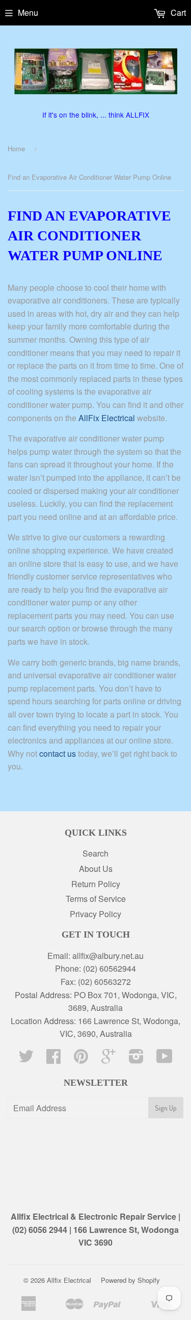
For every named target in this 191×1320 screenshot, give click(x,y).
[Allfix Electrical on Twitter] (26, 1059)
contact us (57, 753)
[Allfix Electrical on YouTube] (164, 1059)
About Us (96, 868)
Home (16, 148)
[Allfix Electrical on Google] (108, 1059)
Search (95, 853)
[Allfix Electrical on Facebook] (53, 1059)
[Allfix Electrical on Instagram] (136, 1059)
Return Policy (95, 884)
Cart (177, 12)
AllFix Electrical (106, 418)
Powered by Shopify (130, 1280)
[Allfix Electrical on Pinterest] (81, 1059)
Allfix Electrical (69, 1280)
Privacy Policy (95, 914)
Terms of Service (96, 898)
